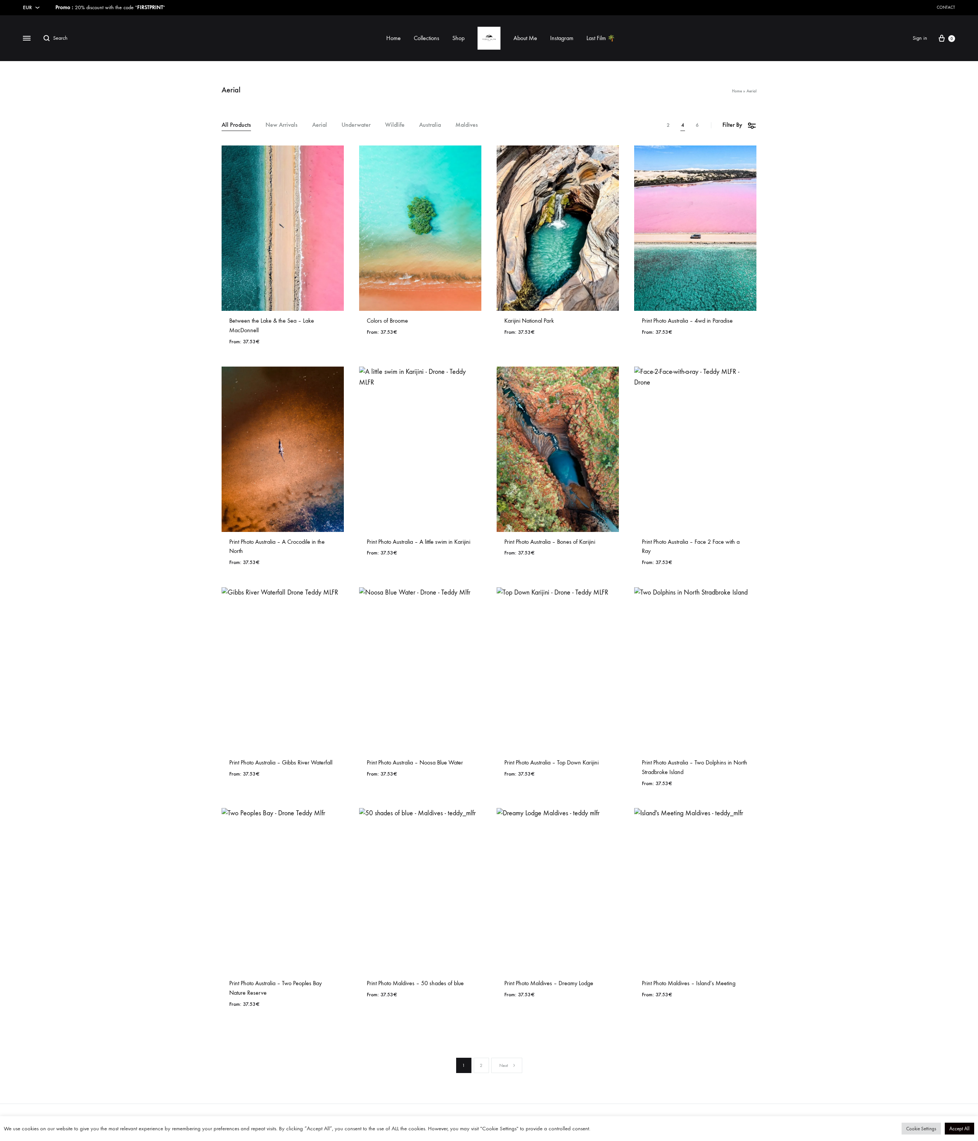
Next (503, 1065)
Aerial (319, 125)
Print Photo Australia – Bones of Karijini (549, 541)
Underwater (356, 125)
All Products (236, 125)
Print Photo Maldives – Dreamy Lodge (548, 983)
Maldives (466, 125)
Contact (946, 7)
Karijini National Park (529, 320)
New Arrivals (282, 125)
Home (393, 38)
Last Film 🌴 (600, 38)
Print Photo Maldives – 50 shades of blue (415, 983)
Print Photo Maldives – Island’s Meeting (688, 983)
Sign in (920, 38)
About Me (525, 38)
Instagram (561, 38)
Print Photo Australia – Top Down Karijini (551, 762)
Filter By (732, 124)
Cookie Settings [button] (921, 1128)
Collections (426, 38)
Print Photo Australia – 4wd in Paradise (687, 320)
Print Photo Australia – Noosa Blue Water (415, 762)
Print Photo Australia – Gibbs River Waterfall (280, 762)
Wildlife (395, 125)
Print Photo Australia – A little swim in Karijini (418, 541)
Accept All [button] (959, 1128)
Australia (430, 125)
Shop (458, 38)
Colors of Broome (387, 320)
